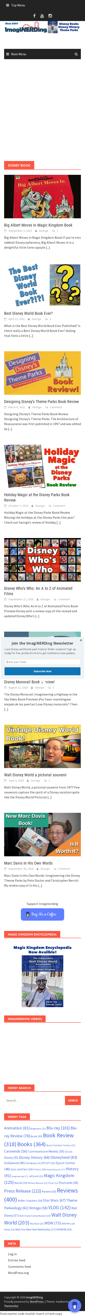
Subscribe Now (43, 671)
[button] (42, 643)
